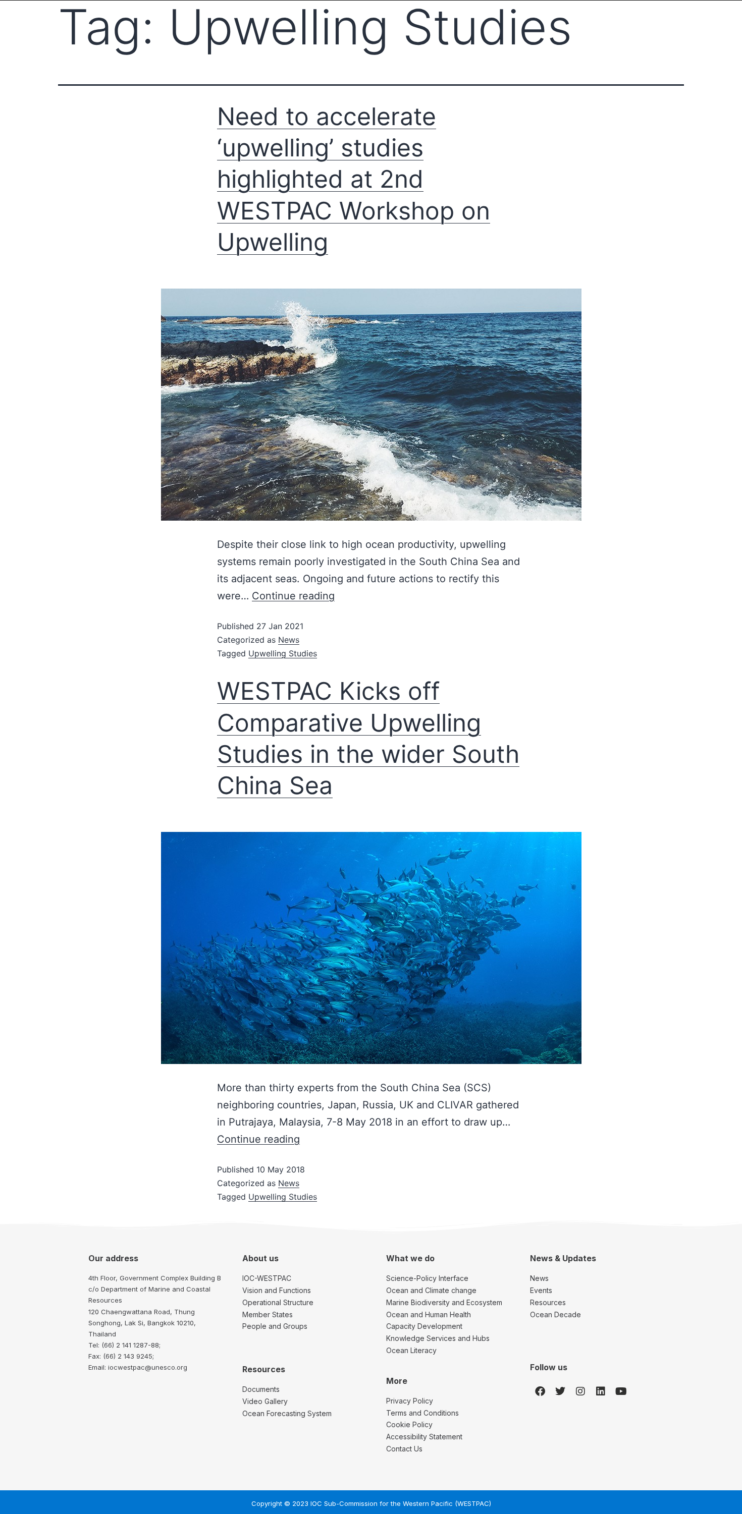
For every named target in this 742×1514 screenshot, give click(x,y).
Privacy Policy (409, 1400)
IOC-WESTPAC (266, 1278)
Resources (548, 1302)
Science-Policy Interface (427, 1278)
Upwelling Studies (282, 653)
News (288, 640)
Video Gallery (265, 1401)
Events (541, 1290)
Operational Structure (277, 1302)
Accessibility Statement (424, 1436)
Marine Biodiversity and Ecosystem (444, 1302)
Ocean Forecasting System (287, 1413)
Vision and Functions (276, 1290)
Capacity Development (424, 1326)
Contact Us (404, 1448)
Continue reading (293, 596)
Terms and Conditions (422, 1413)
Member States (267, 1314)
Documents (261, 1389)
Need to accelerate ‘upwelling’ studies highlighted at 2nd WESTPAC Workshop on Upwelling (353, 179)
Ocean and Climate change (431, 1290)
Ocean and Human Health (428, 1314)
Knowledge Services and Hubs (438, 1338)
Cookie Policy (409, 1424)
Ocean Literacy (411, 1350)
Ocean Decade (555, 1314)
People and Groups (274, 1326)
